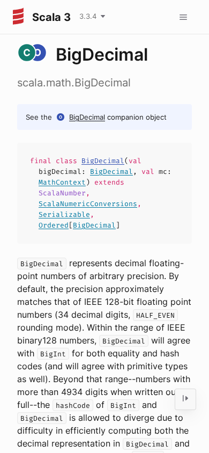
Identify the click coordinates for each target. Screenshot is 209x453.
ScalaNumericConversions (88, 203)
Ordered (54, 225)
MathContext (62, 182)
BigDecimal (87, 117)
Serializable (64, 214)
